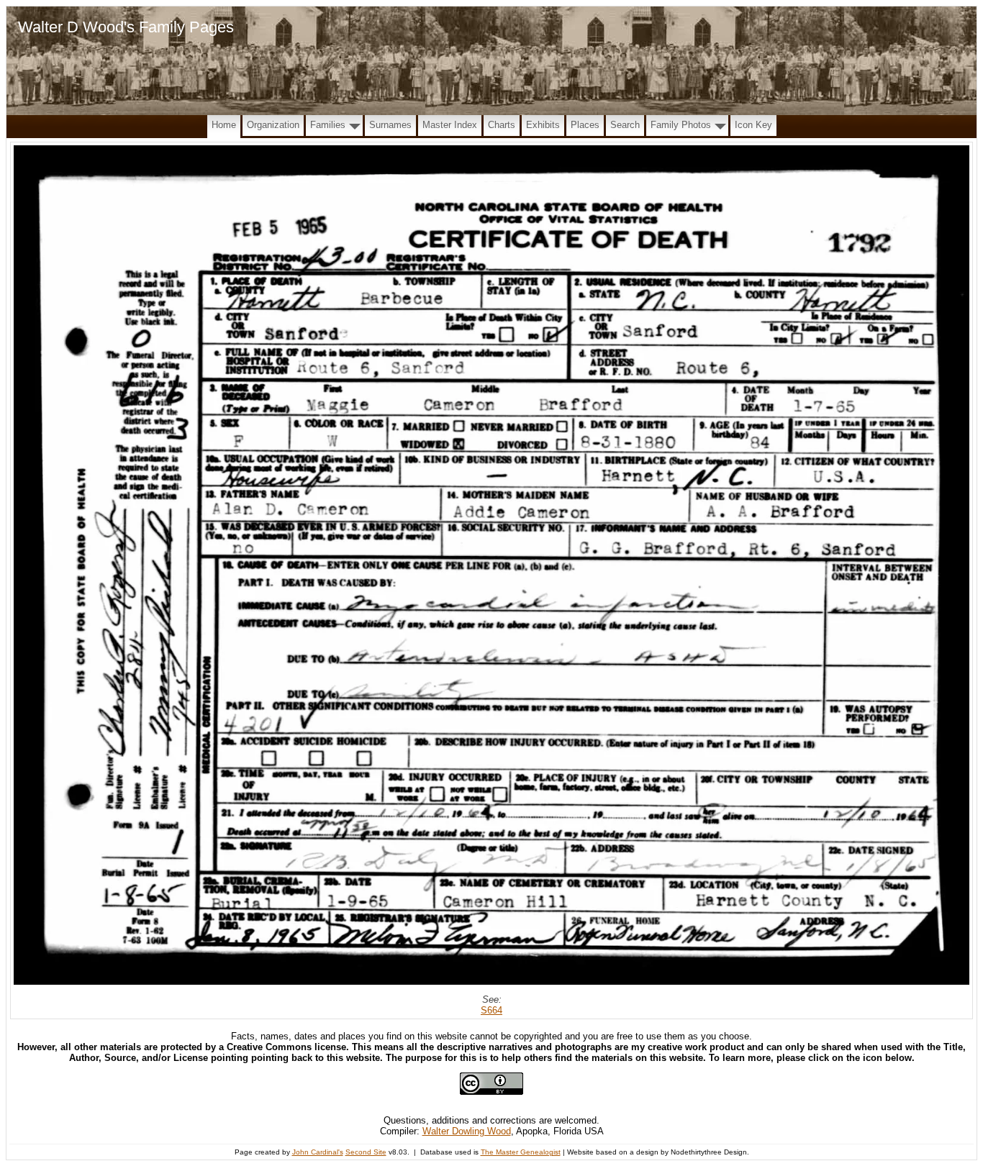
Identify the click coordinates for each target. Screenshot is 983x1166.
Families (327, 124)
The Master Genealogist (521, 1152)
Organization (273, 124)
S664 (491, 1010)
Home (224, 124)
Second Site (365, 1152)
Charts (501, 124)
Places (585, 124)
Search (625, 124)
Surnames (390, 124)
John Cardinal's (317, 1152)
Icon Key (753, 124)
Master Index (449, 124)
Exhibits (543, 124)
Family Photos (681, 124)
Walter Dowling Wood (466, 1131)
